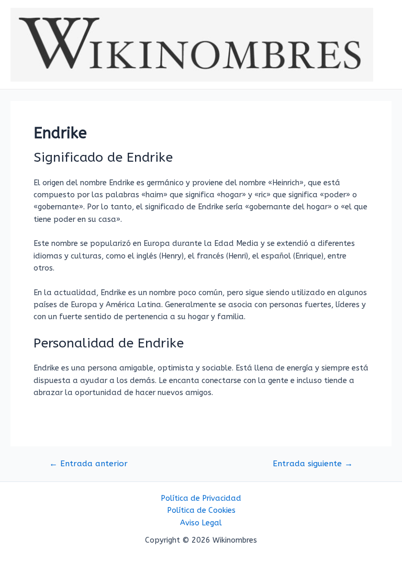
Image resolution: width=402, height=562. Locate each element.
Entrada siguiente (313, 464)
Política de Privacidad (201, 498)
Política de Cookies (201, 510)
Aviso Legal (201, 523)
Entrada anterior (88, 464)
